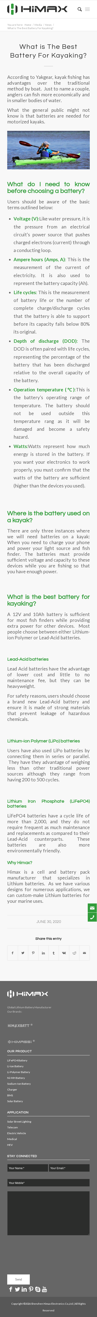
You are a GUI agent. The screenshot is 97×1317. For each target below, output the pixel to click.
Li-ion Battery (15, 1066)
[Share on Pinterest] (33, 953)
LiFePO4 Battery (17, 1060)
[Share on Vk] (64, 953)
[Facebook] (10, 1289)
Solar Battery (15, 1101)
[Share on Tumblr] (54, 953)
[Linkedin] (24, 1289)
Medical (12, 1139)
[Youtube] (44, 1289)
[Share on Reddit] (74, 953)
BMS (10, 1095)
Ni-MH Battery (16, 1078)
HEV (10, 1145)
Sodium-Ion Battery (19, 1083)
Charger (12, 1089)
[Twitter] (17, 1289)
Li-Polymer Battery (18, 1072)
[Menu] (87, 9)
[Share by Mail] (84, 953)
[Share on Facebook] (12, 953)
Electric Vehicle (16, 1133)
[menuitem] (77, 9)
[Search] (77, 9)
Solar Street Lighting (19, 1121)
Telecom (12, 1127)
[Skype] (37, 1289)
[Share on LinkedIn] (43, 953)
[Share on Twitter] (23, 953)
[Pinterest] (31, 1289)
